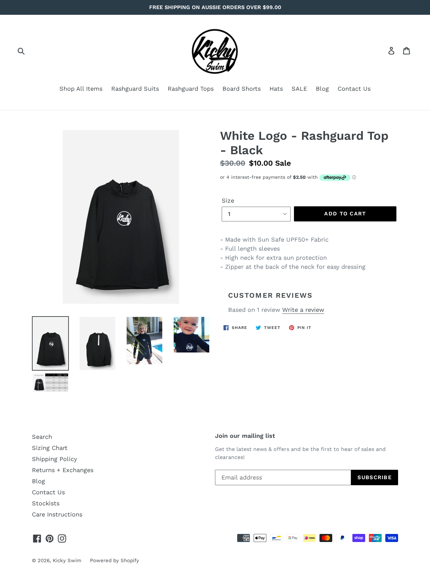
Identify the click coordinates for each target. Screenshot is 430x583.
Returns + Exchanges (62, 469)
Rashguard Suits (135, 88)
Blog (322, 88)
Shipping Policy (54, 458)
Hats (276, 88)
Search (42, 436)
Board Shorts (241, 88)
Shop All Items (80, 88)
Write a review (303, 309)
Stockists (45, 503)
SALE (299, 88)
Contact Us (354, 88)
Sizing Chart (50, 447)
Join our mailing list (245, 435)
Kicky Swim (67, 560)
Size (228, 200)
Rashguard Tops (191, 88)
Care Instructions (57, 514)
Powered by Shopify (114, 560)
